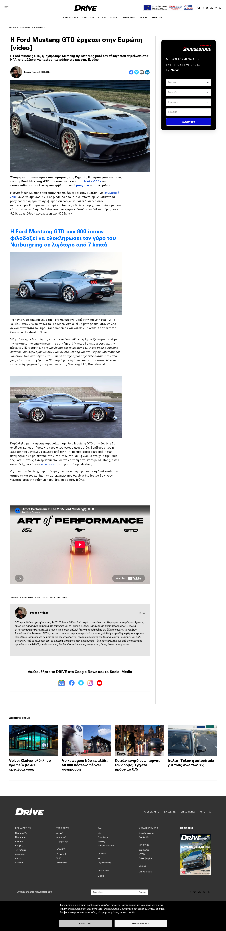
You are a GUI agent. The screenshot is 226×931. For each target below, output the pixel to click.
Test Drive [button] (62, 828)
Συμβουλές (144, 837)
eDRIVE (143, 17)
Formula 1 (61, 854)
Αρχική (12, 27)
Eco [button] (100, 828)
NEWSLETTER (170, 812)
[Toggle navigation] (6, 8)
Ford (15, 597)
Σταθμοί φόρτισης (106, 845)
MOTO (101, 876)
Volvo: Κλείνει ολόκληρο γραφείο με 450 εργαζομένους (30, 765)
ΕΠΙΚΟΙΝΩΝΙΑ (188, 812)
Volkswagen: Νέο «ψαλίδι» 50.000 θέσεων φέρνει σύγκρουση (85, 765)
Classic (114, 17)
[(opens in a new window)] (204, 8)
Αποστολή (61, 837)
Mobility (101, 841)
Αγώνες (102, 17)
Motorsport (61, 863)
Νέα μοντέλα (21, 833)
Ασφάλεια (20, 854)
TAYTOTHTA (204, 812)
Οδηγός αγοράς (146, 833)
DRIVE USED (157, 17)
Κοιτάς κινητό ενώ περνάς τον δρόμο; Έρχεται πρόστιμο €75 (138, 765)
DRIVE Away (129, 17)
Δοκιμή (59, 833)
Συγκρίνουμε (62, 841)
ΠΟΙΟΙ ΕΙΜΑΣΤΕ (151, 812)
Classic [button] (102, 853)
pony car (82, 185)
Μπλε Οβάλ (92, 181)
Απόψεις (19, 862)
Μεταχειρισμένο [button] (148, 828)
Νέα (99, 833)
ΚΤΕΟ (142, 854)
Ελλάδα (19, 841)
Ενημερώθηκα (140, 923)
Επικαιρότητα (70, 17)
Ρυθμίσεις (85, 923)
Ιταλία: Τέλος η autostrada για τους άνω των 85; (191, 762)
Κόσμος (40, 27)
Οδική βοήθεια (146, 858)
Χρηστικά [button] (144, 845)
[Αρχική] (85, 8)
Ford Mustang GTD (55, 597)
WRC (58, 858)
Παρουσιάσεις (104, 863)
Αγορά (18, 858)
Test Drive (88, 17)
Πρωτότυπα (20, 837)
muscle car (48, 464)
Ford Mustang (31, 597)
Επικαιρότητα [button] (23, 828)
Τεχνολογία (20, 850)
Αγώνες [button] (60, 849)
